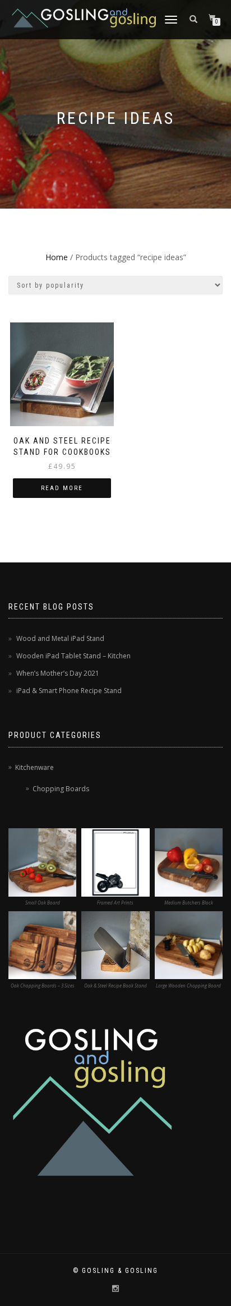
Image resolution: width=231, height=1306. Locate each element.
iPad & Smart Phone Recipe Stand (69, 690)
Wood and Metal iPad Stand (60, 638)
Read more (62, 488)
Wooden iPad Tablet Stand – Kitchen (73, 656)
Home (56, 257)
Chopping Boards (61, 788)
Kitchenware (34, 767)
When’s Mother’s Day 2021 (57, 673)
